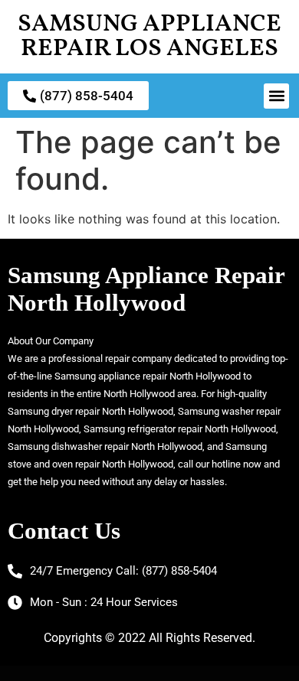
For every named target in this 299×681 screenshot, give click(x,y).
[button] (276, 96)
